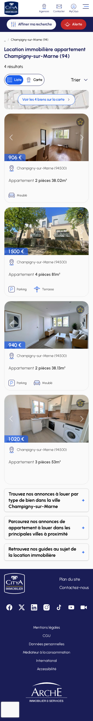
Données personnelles (46, 644)
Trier (76, 80)
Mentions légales (46, 627)
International (46, 660)
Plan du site (69, 579)
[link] (46, 99)
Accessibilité (46, 669)
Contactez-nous (74, 587)
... (5, 40)
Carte (37, 80)
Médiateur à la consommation (46, 652)
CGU (46, 636)
